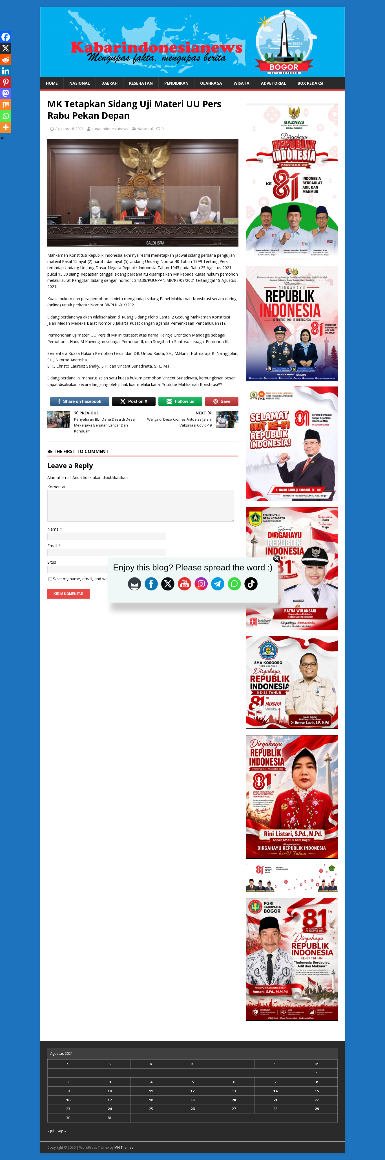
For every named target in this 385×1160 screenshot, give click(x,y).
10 (110, 1090)
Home (52, 83)
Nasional (79, 83)
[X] (5, 48)
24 (110, 1108)
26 (192, 1108)
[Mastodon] (5, 93)
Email (52, 545)
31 (110, 1117)
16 (68, 1099)
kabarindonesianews (110, 128)
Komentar (56, 486)
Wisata (241, 83)
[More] (5, 127)
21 (275, 1099)
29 (317, 1108)
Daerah (109, 83)
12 (192, 1090)
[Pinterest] (5, 82)
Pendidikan (176, 83)
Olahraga (211, 83)
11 (151, 1090)
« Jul (50, 1130)
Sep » (61, 1130)
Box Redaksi (310, 83)
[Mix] (5, 104)
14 (275, 1090)
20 (234, 1099)
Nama (53, 529)
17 (110, 1099)
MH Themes (123, 1147)
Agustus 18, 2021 (69, 128)
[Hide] (2, 138)
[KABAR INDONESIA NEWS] (192, 74)
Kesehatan (141, 83)
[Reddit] (5, 59)
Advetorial (273, 83)
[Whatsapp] (5, 116)
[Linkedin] (5, 70)
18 (151, 1099)
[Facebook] (5, 37)
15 (317, 1090)
